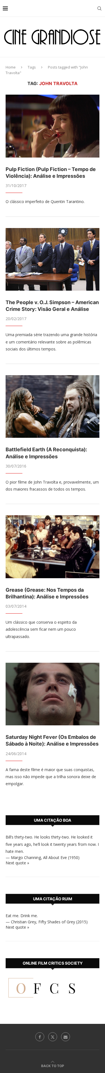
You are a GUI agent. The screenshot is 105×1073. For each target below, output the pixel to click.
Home (11, 67)
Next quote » (17, 862)
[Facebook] (39, 1036)
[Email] (65, 1036)
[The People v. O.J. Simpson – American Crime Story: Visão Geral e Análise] (52, 259)
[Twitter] (52, 1036)
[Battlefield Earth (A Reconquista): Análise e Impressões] (52, 406)
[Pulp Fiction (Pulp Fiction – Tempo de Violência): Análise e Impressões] (52, 126)
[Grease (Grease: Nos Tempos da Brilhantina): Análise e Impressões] (52, 546)
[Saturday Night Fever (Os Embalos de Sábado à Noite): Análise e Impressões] (52, 694)
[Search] (99, 8)
